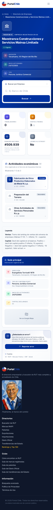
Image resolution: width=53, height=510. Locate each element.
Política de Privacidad (10, 487)
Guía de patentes (9, 465)
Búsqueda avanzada (10, 483)
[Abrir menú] (48, 4)
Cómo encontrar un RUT (11, 458)
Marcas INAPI (7, 426)
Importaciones (7, 437)
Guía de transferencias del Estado (15, 472)
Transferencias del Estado (12, 444)
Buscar (25, 98)
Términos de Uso (8, 490)
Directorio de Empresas (22, 14)
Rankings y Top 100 (10, 447)
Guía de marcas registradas (13, 462)
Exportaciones (7, 433)
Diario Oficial (7, 440)
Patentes (5, 430)
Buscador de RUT (9, 423)
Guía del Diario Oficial (10, 468)
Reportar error (27, 346)
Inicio (6, 14)
